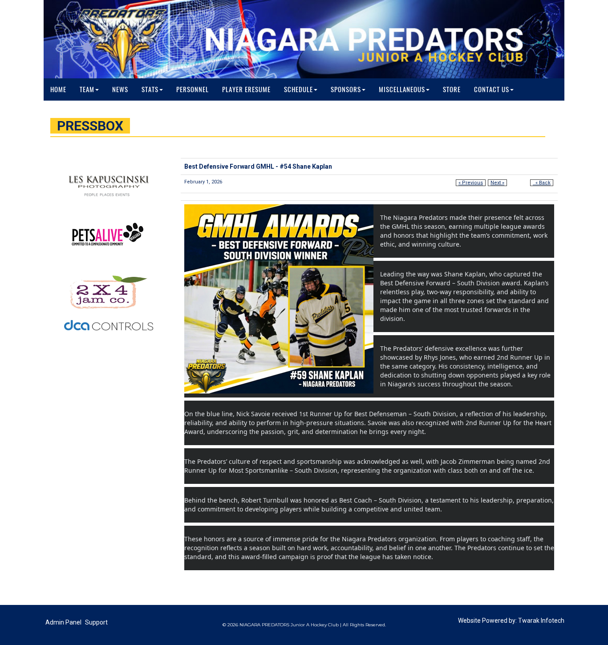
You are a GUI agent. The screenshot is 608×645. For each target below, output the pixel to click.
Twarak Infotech (541, 620)
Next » (497, 183)
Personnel (192, 89)
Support (96, 622)
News (120, 89)
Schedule (298, 89)
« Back (542, 183)
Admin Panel (63, 622)
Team (87, 89)
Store (452, 89)
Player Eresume (246, 89)
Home (58, 89)
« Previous (470, 183)
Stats (150, 89)
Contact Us (491, 89)
